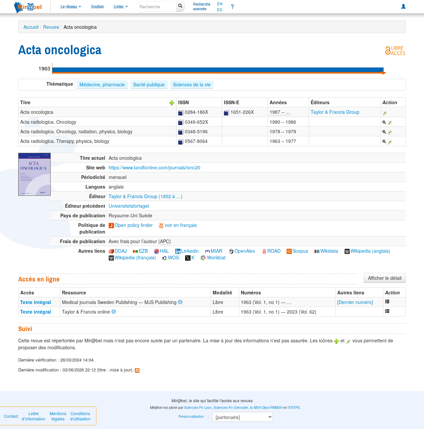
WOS (173, 257)
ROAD (274, 250)
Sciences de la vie (192, 84)
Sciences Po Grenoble (231, 407)
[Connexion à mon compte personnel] (403, 6)
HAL (164, 250)
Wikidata (329, 250)
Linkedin (190, 250)
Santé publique (149, 84)
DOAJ (121, 250)
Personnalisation (191, 416)
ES (219, 9)
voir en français (181, 225)
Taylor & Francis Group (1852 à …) (146, 196)
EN (220, 3)
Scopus (300, 250)
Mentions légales (58, 415)
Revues (51, 26)
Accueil (31, 26)
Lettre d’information (33, 415)
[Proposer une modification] (385, 111)
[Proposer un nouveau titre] (172, 102)
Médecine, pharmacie (102, 84)
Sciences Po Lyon (198, 407)
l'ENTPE (294, 407)
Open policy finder (134, 225)
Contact (11, 416)
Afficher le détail (384, 278)
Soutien (97, 6)
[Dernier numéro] (355, 302)
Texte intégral (35, 302)
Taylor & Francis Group (335, 111)
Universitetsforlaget (129, 205)
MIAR (216, 250)
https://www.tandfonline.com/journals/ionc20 (154, 167)
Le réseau (69, 6)
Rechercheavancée (201, 6)
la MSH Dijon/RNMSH (266, 407)
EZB (143, 250)
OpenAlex (245, 250)
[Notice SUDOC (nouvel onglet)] (181, 111)
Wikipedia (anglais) (370, 250)
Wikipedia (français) (135, 257)
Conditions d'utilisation (80, 415)
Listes (119, 6)
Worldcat (216, 257)
